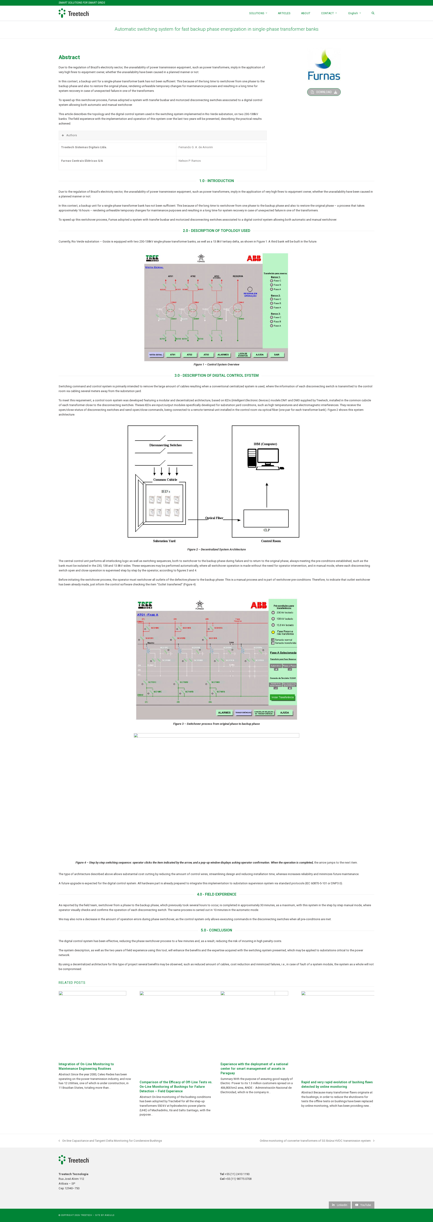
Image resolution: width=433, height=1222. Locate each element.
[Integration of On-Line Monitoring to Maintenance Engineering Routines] (92, 1025)
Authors (71, 135)
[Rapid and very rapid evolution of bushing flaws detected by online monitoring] (357, 1034)
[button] (373, 13)
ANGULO (109, 1215)
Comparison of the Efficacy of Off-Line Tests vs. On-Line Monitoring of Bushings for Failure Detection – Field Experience (176, 1086)
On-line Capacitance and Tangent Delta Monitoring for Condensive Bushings (110, 1141)
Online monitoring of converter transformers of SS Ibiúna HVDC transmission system (315, 1141)
